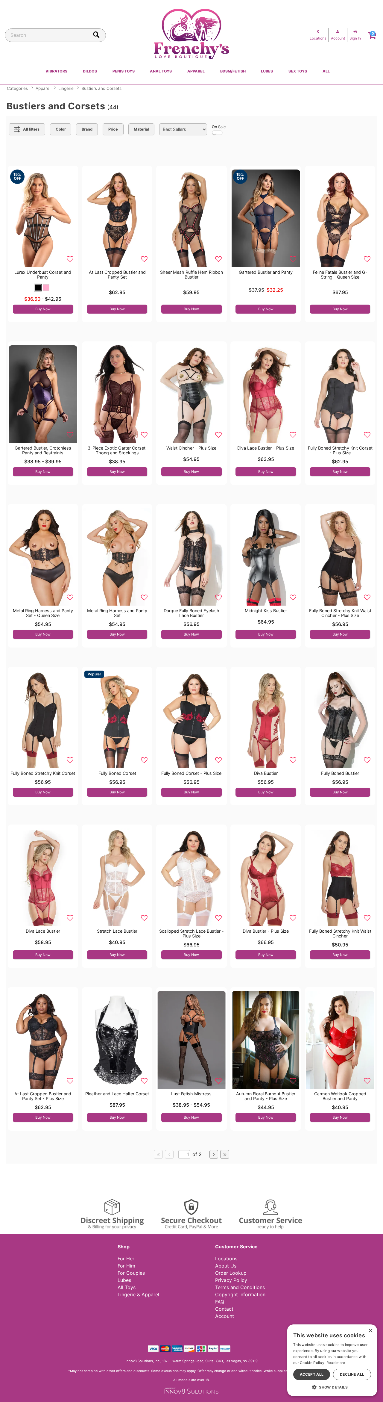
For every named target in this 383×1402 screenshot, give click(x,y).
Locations (226, 1259)
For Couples (131, 1273)
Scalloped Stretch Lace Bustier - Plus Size (191, 933)
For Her (126, 1259)
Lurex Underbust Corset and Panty (42, 274)
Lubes (267, 71)
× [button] (370, 1331)
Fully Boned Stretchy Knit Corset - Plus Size (340, 450)
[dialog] (332, 1360)
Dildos (90, 71)
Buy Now (43, 309)
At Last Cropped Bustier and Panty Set (117, 274)
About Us (225, 1266)
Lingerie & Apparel (138, 1294)
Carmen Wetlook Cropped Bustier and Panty (340, 1096)
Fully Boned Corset (117, 773)
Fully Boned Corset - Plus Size (191, 773)
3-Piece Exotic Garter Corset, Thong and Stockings (117, 450)
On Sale (219, 127)
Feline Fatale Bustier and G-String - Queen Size (340, 274)
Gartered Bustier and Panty (266, 272)
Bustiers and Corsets (101, 88)
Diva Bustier (266, 773)
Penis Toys (124, 71)
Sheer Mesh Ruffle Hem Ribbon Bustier (191, 274)
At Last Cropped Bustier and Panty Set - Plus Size (42, 1096)
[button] (37, 287)
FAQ (219, 1302)
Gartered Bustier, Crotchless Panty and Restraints (43, 450)
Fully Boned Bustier (340, 773)
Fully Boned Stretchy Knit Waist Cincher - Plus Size (340, 613)
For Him (126, 1266)
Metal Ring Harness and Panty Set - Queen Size (43, 613)
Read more (335, 1362)
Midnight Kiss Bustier (266, 610)
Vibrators (56, 71)
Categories (17, 88)
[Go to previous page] (169, 1154)
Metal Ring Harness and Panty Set (117, 613)
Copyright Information (240, 1294)
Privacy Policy (231, 1280)
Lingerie (66, 88)
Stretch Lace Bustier (117, 931)
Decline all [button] (352, 1374)
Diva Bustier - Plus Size (266, 931)
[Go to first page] (158, 1154)
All (326, 71)
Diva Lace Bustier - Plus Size (265, 447)
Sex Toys (297, 71)
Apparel (196, 71)
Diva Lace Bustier (43, 931)
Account (224, 1316)
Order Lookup (231, 1273)
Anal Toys (161, 71)
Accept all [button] (312, 1374)
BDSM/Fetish (233, 71)
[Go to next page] (213, 1154)
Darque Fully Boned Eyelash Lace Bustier (191, 613)
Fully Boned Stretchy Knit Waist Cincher (340, 933)
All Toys (127, 1287)
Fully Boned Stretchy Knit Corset (42, 773)
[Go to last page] (224, 1154)
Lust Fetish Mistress (191, 1093)
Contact (224, 1309)
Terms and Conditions (240, 1287)
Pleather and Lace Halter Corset (117, 1093)
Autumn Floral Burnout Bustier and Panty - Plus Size (265, 1096)
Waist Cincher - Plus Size (191, 447)
